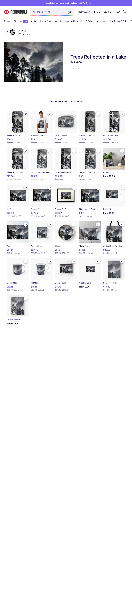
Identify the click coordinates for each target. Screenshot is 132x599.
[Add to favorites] (73, 69)
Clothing (20, 21)
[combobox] (51, 11)
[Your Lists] (118, 12)
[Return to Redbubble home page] (15, 12)
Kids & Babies (87, 21)
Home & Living (72, 21)
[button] (66, 3)
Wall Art (59, 21)
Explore (8, 21)
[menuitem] (8, 21)
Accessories (102, 21)
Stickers (34, 21)
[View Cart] (125, 12)
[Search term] (69, 11)
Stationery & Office (119, 21)
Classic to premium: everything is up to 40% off (66, 3)
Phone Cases (46, 21)
